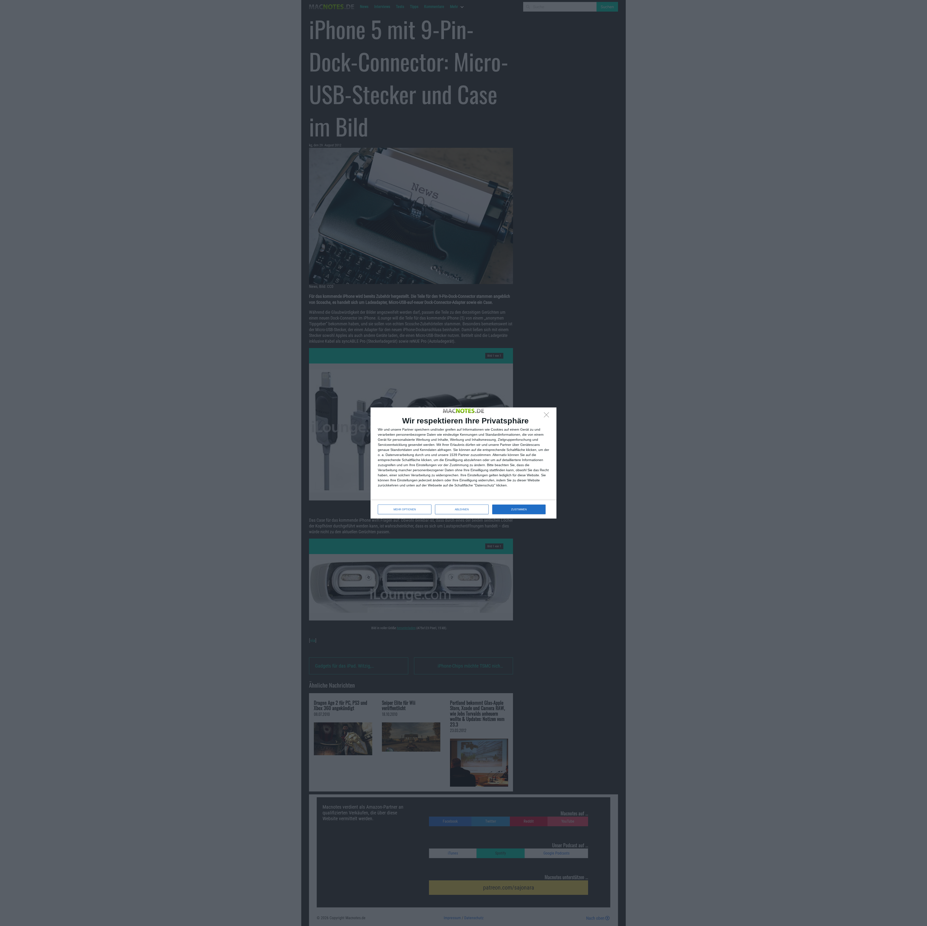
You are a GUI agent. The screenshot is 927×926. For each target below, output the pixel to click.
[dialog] (463, 463)
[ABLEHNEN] (548, 416)
